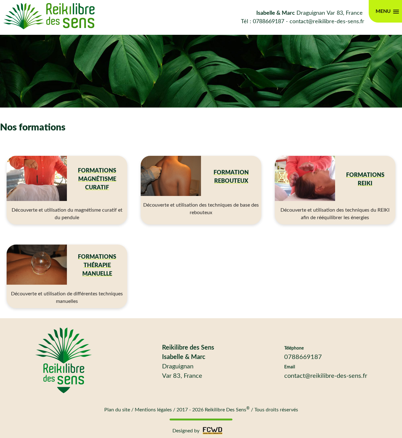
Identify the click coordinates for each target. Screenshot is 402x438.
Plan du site (117, 409)
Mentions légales (153, 409)
